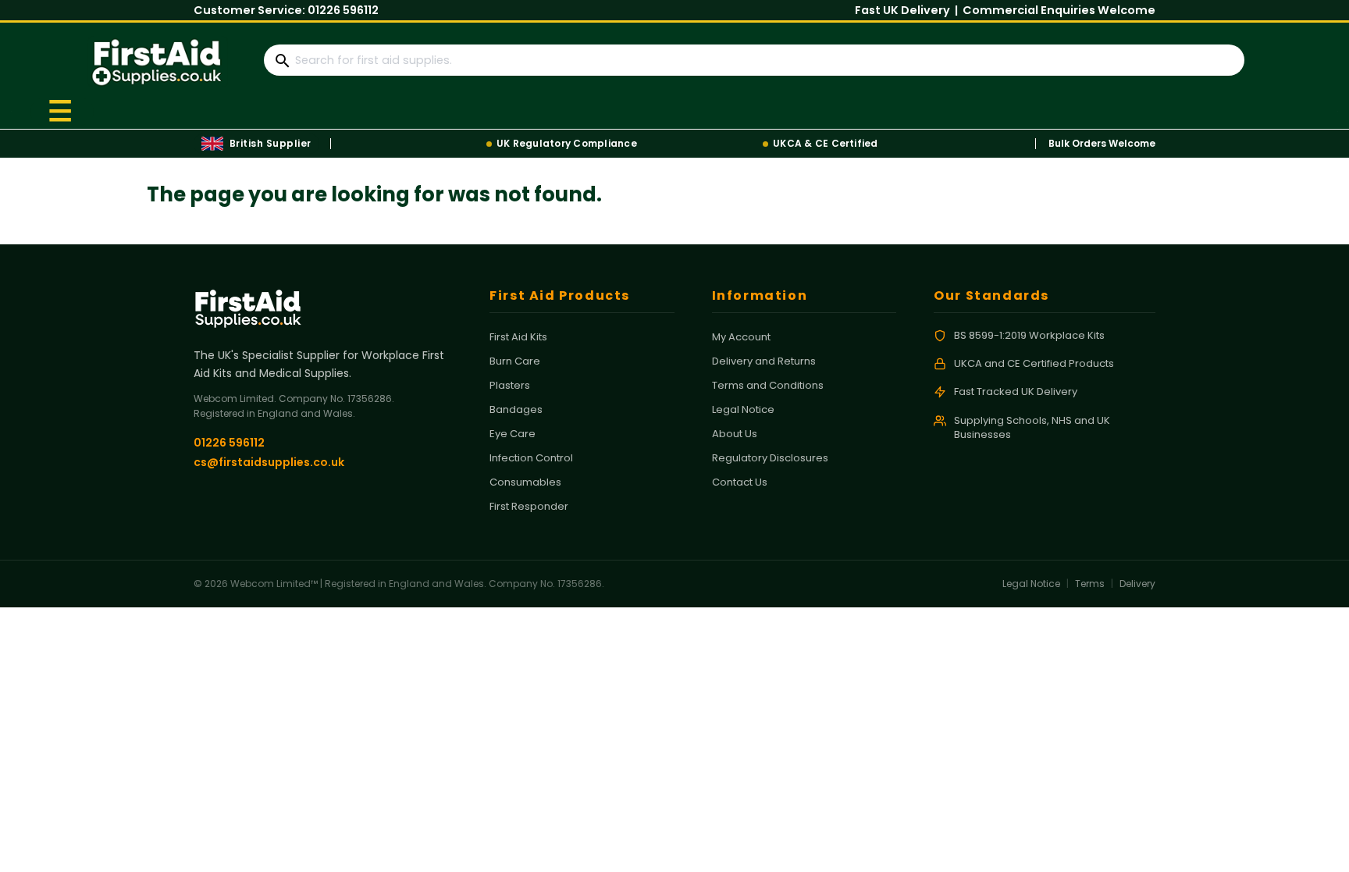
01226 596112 (343, 10)
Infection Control (531, 457)
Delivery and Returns (764, 361)
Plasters (509, 385)
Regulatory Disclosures (770, 457)
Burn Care (514, 361)
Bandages (516, 409)
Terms (1090, 583)
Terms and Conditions (768, 385)
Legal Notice (743, 409)
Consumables (525, 482)
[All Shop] (62, 110)
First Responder (528, 506)
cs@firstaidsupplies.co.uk (269, 462)
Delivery (1137, 583)
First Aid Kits (518, 336)
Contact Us (739, 482)
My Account (741, 336)
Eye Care (512, 433)
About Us (734, 433)
